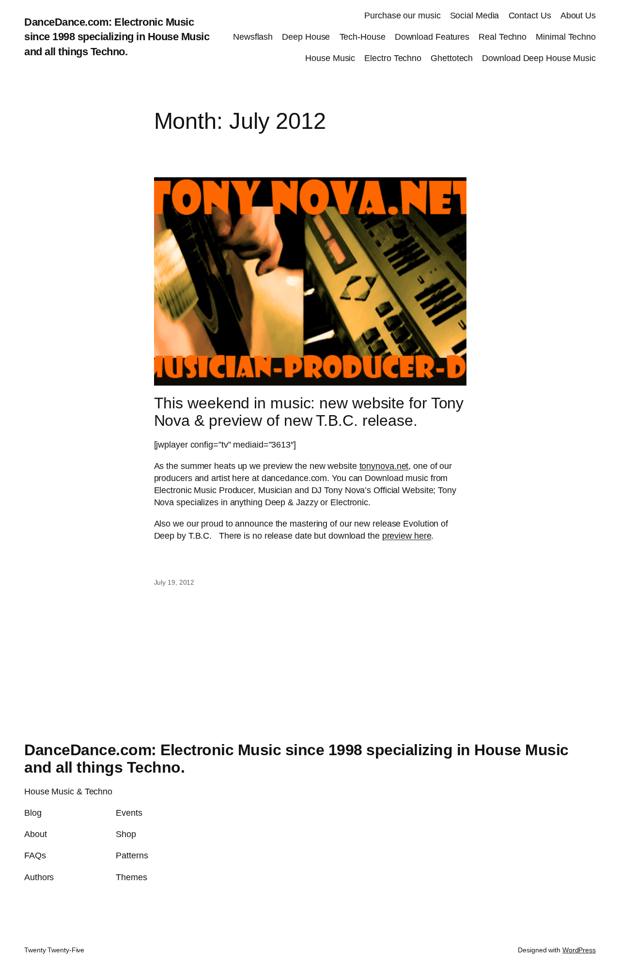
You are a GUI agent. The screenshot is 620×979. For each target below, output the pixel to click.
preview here (407, 536)
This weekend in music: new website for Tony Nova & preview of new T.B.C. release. (309, 412)
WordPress (579, 950)
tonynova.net (384, 466)
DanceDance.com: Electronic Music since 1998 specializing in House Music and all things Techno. (116, 37)
